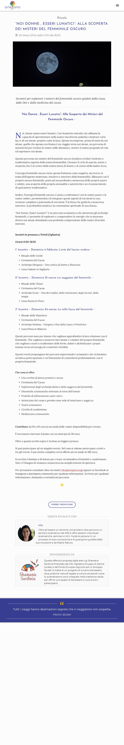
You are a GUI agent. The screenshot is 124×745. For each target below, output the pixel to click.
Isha (40, 525)
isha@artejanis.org (72, 470)
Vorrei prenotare (62, 505)
